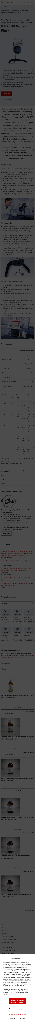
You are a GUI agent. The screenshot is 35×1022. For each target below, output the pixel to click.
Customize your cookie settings (17, 1014)
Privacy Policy (12, 1018)
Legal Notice (23, 1018)
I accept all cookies (17, 1001)
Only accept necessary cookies (17, 1009)
